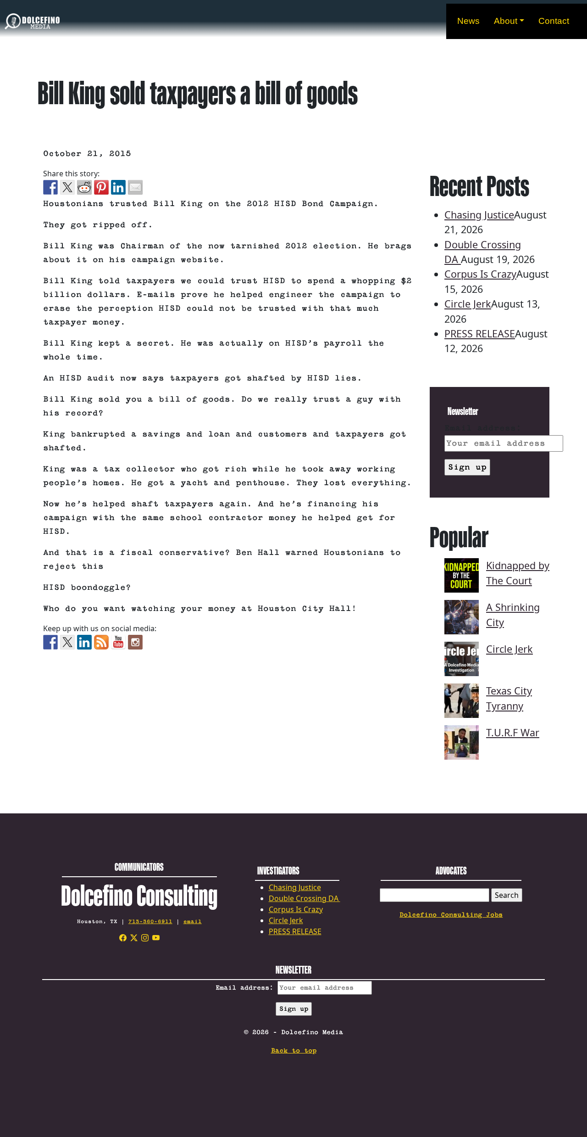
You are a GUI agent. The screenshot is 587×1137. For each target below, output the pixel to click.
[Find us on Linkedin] (84, 642)
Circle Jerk (467, 303)
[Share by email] (135, 187)
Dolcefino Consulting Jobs (451, 915)
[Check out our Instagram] (135, 642)
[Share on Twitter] (67, 187)
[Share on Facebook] (50, 187)
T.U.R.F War (512, 732)
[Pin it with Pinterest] (101, 187)
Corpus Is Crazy (480, 273)
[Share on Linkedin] (118, 187)
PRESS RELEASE (479, 333)
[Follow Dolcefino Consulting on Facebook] (50, 642)
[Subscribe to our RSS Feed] (101, 642)
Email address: (482, 428)
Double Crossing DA (304, 898)
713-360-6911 (150, 921)
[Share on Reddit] (84, 187)
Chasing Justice (479, 214)
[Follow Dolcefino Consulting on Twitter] (67, 642)
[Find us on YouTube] (118, 642)
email (192, 921)
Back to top (293, 1050)
